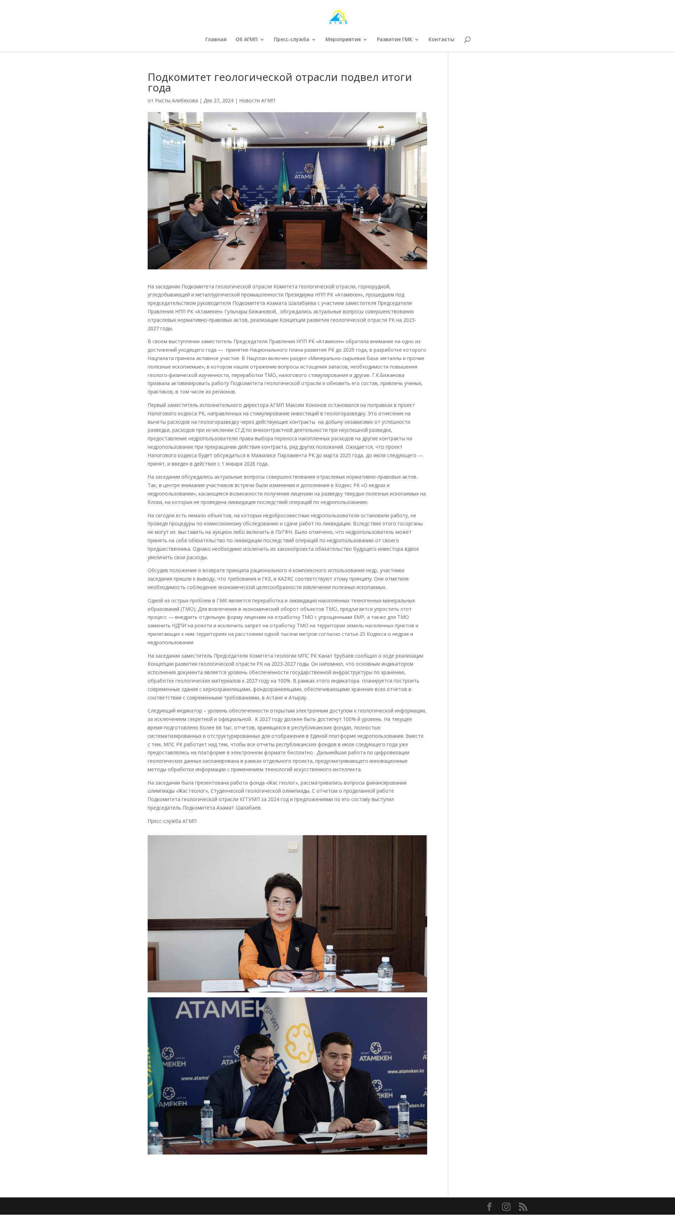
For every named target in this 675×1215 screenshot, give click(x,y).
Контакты (441, 40)
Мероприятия (343, 40)
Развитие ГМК (394, 40)
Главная (215, 40)
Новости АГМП (257, 100)
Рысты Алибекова (176, 100)
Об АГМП (247, 40)
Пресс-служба (291, 40)
